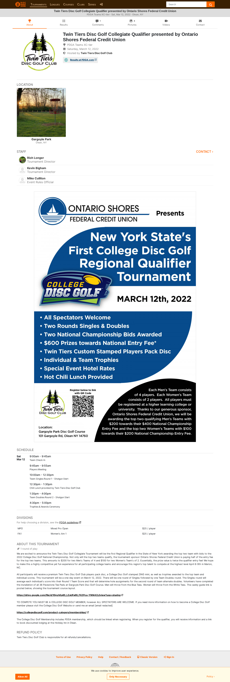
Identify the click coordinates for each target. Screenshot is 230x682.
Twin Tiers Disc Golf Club (96, 53)
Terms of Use (63, 657)
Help (100, 657)
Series (92, 4)
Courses (68, 4)
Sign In (170, 657)
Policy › (211, 677)
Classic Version (148, 657)
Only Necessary (118, 676)
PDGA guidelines (68, 522)
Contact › (204, 151)
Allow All (22, 676)
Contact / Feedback (120, 657)
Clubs (80, 4)
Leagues (55, 4)
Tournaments (38, 4)
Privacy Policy (84, 657)
